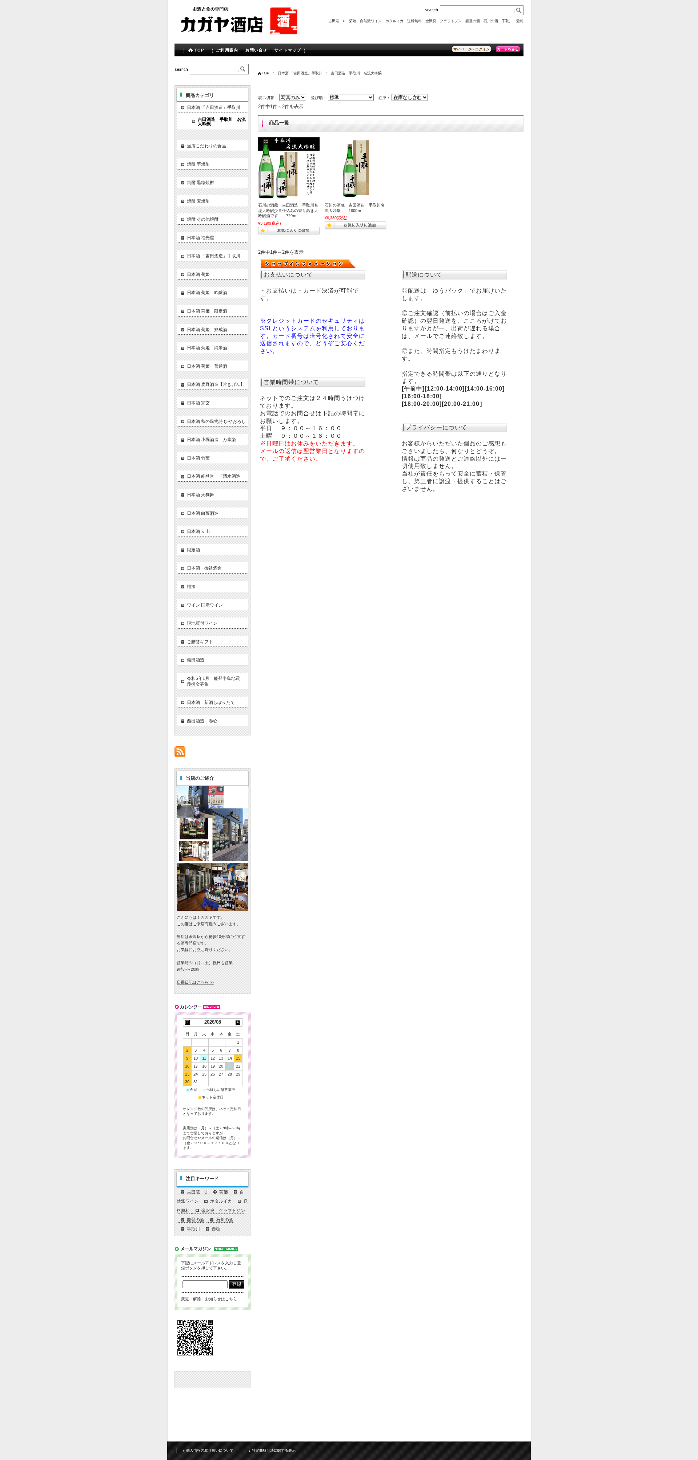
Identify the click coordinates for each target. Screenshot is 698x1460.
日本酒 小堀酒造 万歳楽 (211, 439)
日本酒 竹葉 (198, 458)
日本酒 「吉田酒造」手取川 (300, 73)
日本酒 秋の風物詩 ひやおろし (216, 421)
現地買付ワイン (202, 623)
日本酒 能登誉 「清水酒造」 (216, 476)
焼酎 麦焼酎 (198, 201)
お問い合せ (256, 50)
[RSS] (179, 753)
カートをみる (508, 49)
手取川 (507, 21)
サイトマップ (287, 50)
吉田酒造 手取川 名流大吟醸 (222, 121)
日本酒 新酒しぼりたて (211, 702)
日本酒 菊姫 (198, 274)
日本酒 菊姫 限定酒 (207, 311)
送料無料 (414, 21)
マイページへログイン (471, 49)
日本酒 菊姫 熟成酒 (207, 329)
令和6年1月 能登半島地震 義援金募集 (215, 681)
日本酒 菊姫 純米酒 (207, 347)
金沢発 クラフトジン (443, 21)
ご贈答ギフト (200, 641)
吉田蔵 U (336, 21)
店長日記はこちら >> (195, 982)
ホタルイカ (394, 21)
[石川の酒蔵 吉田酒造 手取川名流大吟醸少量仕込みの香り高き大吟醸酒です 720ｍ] (289, 168)
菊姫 (352, 21)
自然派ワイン (371, 21)
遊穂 (520, 21)
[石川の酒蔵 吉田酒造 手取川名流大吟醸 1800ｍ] (355, 168)
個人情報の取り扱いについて (209, 1450)
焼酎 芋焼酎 (198, 164)
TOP (199, 50)
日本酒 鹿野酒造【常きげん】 (216, 384)
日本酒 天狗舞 (200, 494)
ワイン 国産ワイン (205, 605)
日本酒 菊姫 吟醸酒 (207, 292)
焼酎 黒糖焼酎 (200, 182)
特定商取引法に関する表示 (274, 1450)
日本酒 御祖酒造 (204, 568)
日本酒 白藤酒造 (202, 513)
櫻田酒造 (195, 659)
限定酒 (193, 549)
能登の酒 (472, 21)
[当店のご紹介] (212, 909)
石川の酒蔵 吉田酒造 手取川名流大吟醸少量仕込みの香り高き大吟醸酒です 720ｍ (288, 210)
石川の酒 (491, 21)
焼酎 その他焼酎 (202, 219)
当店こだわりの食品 (206, 145)
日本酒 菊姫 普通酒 (207, 366)
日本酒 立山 (198, 531)
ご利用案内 (227, 50)
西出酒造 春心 (202, 720)
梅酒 (191, 586)
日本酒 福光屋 (200, 237)
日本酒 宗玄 (198, 402)
